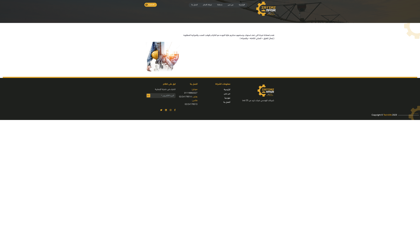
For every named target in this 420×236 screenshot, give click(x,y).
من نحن (230, 5)
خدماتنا (219, 5)
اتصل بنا (194, 5)
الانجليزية (151, 5)
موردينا (227, 98)
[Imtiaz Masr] (187, 3)
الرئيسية (242, 5)
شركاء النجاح (207, 5)
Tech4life (387, 115)
